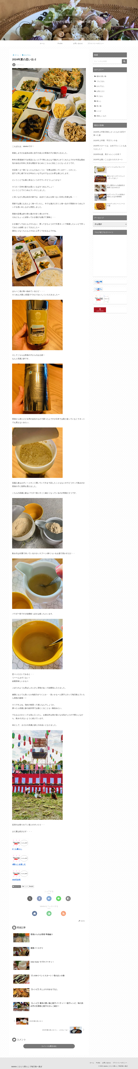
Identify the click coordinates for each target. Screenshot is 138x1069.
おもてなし (17, 886)
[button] (68, 898)
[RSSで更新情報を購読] (63, 913)
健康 (32, 886)
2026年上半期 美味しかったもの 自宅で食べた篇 (109, 133)
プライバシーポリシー (120, 1063)
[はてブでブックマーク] (49, 898)
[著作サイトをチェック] (34, 913)
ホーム (92, 1063)
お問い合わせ (106, 1063)
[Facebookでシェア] (39, 898)
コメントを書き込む (49, 1046)
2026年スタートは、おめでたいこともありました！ (109, 147)
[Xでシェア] (29, 898)
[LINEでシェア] (58, 898)
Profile (98, 1063)
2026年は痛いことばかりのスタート (108, 160)
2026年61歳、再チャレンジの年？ (107, 154)
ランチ (26, 886)
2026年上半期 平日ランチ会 (105, 140)
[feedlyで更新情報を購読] (49, 913)
